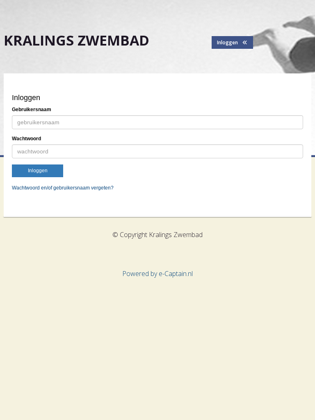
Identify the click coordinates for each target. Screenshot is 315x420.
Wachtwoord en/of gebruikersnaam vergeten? (63, 188)
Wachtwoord (26, 139)
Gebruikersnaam (31, 109)
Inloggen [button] (229, 42)
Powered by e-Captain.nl (157, 273)
